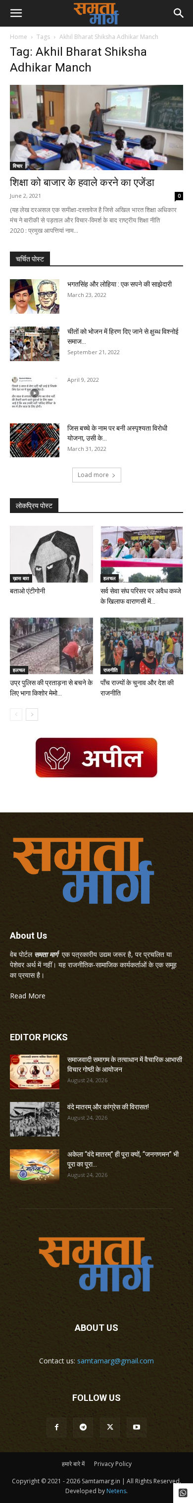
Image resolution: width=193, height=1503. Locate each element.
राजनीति (110, 669)
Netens (116, 1491)
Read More (28, 995)
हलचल (109, 578)
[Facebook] (56, 1427)
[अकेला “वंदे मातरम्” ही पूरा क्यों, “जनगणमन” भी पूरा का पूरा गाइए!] (34, 1166)
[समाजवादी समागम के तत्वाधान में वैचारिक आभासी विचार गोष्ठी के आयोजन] (34, 1072)
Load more (93, 475)
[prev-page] (16, 714)
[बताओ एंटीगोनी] (51, 554)
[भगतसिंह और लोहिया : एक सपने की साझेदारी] (34, 296)
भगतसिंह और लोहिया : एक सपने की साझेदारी (119, 284)
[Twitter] (110, 1427)
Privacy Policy (113, 1464)
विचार (17, 165)
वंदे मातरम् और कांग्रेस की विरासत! (108, 1107)
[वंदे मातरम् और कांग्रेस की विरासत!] (34, 1119)
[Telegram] (83, 1427)
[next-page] (32, 714)
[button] (16, 13)
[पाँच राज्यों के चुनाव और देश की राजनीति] (142, 646)
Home (18, 37)
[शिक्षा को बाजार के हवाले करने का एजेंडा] (96, 127)
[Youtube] (136, 1427)
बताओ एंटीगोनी (27, 591)
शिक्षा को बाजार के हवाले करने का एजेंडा (82, 182)
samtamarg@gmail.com (115, 1360)
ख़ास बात (21, 578)
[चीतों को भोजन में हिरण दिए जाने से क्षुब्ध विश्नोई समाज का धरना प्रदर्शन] (34, 344)
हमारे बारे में (73, 1464)
